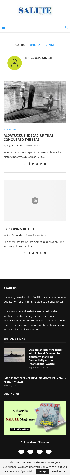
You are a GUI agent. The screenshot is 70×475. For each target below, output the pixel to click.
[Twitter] (49, 452)
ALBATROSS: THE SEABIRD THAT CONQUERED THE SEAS (28, 137)
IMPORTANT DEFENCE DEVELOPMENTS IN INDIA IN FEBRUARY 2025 (35, 379)
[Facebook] (40, 452)
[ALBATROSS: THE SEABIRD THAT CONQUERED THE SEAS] (35, 102)
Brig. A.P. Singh (38, 58)
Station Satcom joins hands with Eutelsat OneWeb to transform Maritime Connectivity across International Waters (46, 356)
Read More (58, 471)
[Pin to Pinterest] (37, 163)
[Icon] (35, 200)
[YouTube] (21, 452)
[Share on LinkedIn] (41, 163)
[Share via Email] (45, 163)
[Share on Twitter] (33, 163)
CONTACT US (12, 394)
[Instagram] (30, 452)
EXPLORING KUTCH (19, 229)
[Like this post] (25, 163)
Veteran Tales (10, 129)
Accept (43, 471)
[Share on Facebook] (29, 163)
